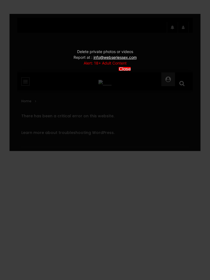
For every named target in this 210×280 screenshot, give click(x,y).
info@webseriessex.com (115, 57)
